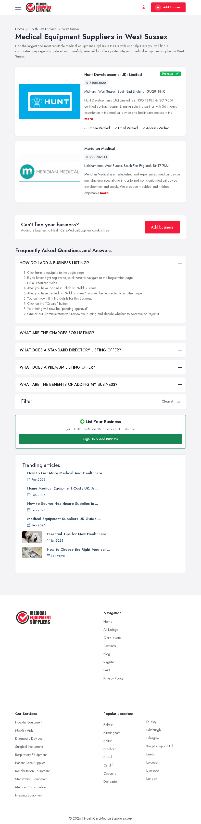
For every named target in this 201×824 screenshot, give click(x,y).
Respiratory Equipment (31, 754)
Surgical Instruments (29, 746)
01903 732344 (96, 157)
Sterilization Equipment (31, 779)
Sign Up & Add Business (100, 438)
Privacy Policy (113, 678)
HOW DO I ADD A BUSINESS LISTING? (54, 263)
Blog (106, 653)
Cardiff (108, 765)
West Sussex (106, 91)
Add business (162, 227)
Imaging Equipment (28, 795)
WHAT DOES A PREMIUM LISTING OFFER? (57, 367)
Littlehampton (93, 165)
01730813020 (96, 83)
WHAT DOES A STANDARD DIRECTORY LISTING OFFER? (70, 350)
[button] (178, 401)
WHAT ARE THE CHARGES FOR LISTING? (57, 333)
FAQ (106, 670)
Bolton (108, 740)
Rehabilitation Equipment (32, 770)
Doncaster (110, 781)
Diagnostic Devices (28, 738)
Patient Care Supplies (30, 762)
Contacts (109, 645)
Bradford (109, 749)
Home (107, 621)
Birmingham (112, 732)
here (38, 272)
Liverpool (152, 770)
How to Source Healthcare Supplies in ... (62, 503)
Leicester (152, 762)
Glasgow (152, 738)
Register (109, 662)
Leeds (150, 754)
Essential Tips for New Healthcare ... (79, 534)
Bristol (107, 757)
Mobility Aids (24, 730)
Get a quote (112, 637)
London (151, 778)
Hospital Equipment (28, 722)
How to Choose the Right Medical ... (78, 549)
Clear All (169, 401)
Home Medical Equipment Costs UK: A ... (62, 488)
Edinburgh (153, 729)
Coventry (109, 773)
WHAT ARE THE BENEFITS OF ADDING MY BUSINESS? (68, 384)
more (88, 118)
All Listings (110, 629)
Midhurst (90, 91)
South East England (130, 91)
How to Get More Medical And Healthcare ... (66, 473)
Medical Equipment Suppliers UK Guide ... (64, 518)
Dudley (151, 721)
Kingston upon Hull (159, 746)
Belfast (108, 724)
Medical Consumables (30, 787)
